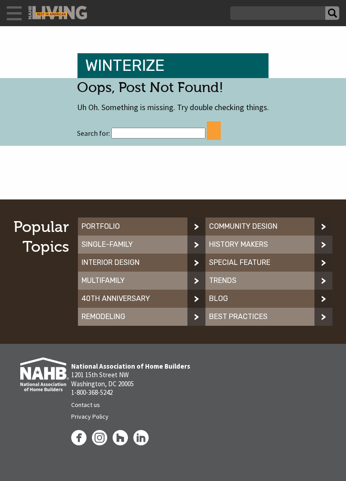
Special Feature (239, 262)
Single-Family (107, 244)
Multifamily (103, 280)
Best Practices (238, 316)
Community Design (243, 226)
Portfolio (101, 226)
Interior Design (111, 262)
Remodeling (103, 316)
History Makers (238, 244)
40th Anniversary (116, 298)
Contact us (85, 405)
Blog (218, 298)
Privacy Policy (90, 416)
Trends (223, 280)
